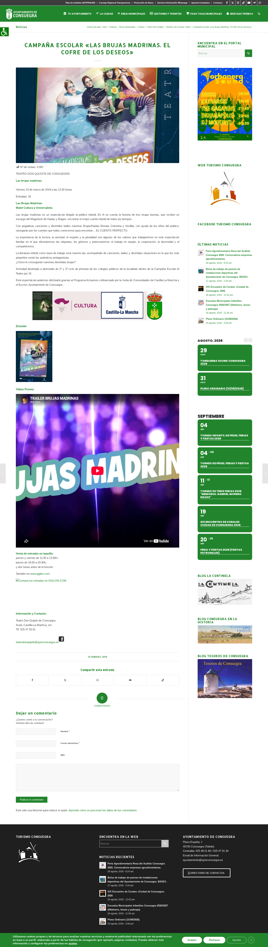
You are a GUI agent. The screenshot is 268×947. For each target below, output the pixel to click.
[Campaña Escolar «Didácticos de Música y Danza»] (265, 473)
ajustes (72, 943)
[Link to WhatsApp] (260, 2)
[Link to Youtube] (249, 2)
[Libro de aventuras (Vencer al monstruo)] (3, 473)
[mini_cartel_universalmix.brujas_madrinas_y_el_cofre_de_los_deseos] (97, 115)
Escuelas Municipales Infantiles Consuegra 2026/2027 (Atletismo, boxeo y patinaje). (228, 305)
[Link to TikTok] (243, 2)
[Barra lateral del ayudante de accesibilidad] (4, 31)
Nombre (65, 731)
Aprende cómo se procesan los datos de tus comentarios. (103, 810)
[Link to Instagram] (238, 2)
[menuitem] (80, 3)
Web (63, 755)
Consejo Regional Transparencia (114, 3)
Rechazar (214, 940)
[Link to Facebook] (227, 2)
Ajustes (236, 940)
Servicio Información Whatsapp (172, 3)
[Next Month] (250, 340)
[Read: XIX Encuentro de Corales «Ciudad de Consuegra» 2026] (201, 288)
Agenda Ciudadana (200, 3)
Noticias (21, 27)
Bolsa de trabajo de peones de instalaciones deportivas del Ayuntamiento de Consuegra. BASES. (227, 273)
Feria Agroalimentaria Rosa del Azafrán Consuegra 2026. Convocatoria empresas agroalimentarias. (229, 255)
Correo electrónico (70, 743)
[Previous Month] (246, 340)
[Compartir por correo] (130, 680)
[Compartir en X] (65, 680)
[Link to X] (232, 2)
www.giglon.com (40, 573)
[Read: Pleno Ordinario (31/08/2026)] (201, 320)
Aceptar (192, 940)
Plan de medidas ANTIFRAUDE (80, 3)
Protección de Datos (144, 3)
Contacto (217, 3)
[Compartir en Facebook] (32, 680)
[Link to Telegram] (254, 2)
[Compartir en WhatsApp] (97, 680)
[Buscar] (259, 14)
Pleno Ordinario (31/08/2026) (222, 319)
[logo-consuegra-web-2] (24, 14)
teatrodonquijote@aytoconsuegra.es (37, 642)
